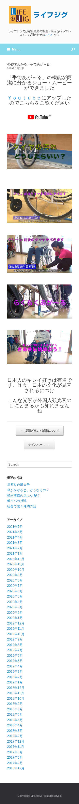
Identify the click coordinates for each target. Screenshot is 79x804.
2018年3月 (15, 730)
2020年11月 (15, 564)
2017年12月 (16, 741)
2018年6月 (15, 714)
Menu (16, 49)
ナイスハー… (39, 444)
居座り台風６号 (18, 484)
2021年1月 (15, 553)
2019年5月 (15, 661)
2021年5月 (15, 532)
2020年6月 (15, 591)
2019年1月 (15, 682)
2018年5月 (15, 720)
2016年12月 (16, 768)
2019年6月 (15, 655)
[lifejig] (39, 15)
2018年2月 (15, 736)
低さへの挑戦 (17, 500)
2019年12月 (16, 623)
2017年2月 (15, 763)
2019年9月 (15, 639)
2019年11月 (15, 628)
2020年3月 (15, 607)
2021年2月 (15, 548)
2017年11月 (15, 746)
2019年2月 (15, 677)
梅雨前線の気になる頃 (23, 495)
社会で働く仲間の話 (21, 506)
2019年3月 (15, 671)
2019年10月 (16, 634)
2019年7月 (15, 650)
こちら (49, 34)
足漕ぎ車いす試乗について (39, 430)
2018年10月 (16, 698)
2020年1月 (15, 618)
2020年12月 (16, 559)
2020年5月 (15, 596)
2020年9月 (15, 575)
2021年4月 (15, 537)
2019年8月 (15, 645)
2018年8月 (15, 709)
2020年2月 (15, 612)
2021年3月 (15, 542)
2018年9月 (15, 704)
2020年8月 (15, 580)
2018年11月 (15, 693)
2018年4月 (15, 725)
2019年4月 (15, 666)
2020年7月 (15, 585)
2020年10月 (16, 569)
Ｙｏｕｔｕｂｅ (24, 97)
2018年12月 (16, 688)
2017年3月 (15, 757)
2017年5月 (15, 752)
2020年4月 (15, 602)
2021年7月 (15, 526)
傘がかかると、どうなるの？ (28, 490)
